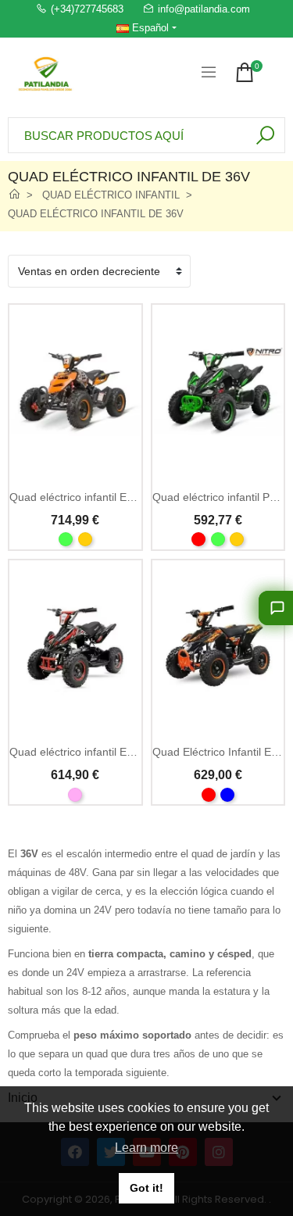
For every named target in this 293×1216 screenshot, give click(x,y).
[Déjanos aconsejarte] (276, 608)
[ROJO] (198, 539)
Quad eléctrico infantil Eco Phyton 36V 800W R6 (128, 752)
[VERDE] (66, 539)
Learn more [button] (146, 1147)
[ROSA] (75, 795)
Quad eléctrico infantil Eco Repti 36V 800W (115, 497)
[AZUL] (227, 795)
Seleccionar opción (75, 468)
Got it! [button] (146, 1188)
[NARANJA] (85, 539)
